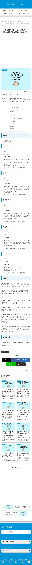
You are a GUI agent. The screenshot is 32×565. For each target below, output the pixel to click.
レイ (14, 116)
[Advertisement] (16, 50)
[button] (21, 364)
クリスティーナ (17, 118)
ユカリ (15, 121)
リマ (14, 113)
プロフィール (8, 559)
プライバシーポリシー (23, 559)
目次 (13, 107)
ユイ (14, 123)
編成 (12, 111)
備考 (12, 126)
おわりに (13, 128)
